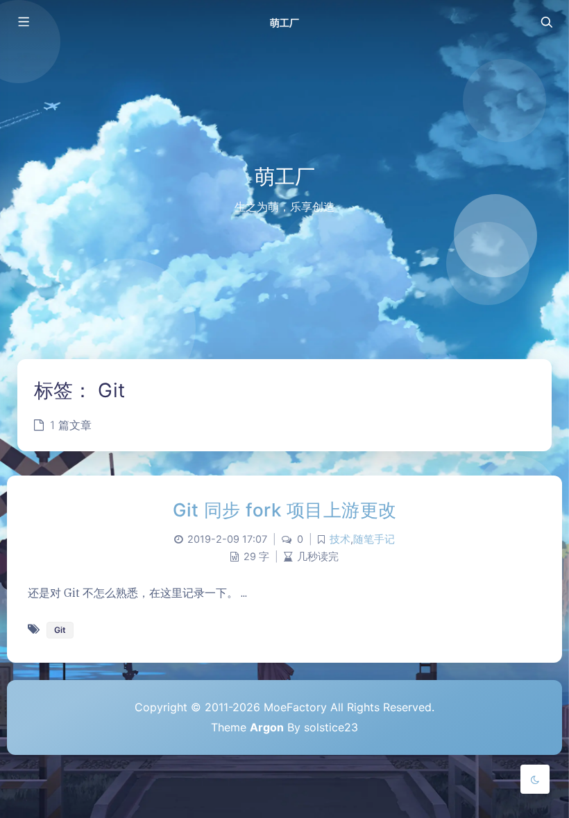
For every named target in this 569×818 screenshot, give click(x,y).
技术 (340, 539)
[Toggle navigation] (546, 22)
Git (60, 630)
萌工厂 (284, 22)
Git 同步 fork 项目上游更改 (285, 510)
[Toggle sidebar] (23, 22)
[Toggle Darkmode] (535, 779)
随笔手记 (374, 539)
